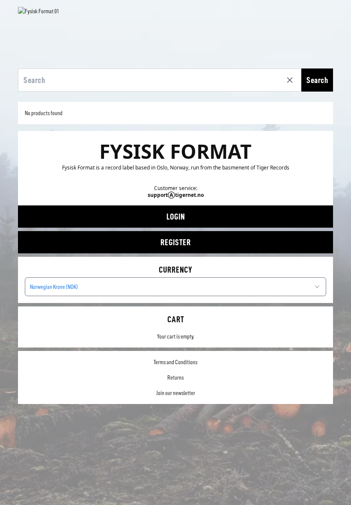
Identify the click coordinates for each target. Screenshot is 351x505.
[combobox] (175, 286)
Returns (175, 377)
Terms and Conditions (175, 362)
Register (176, 242)
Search (317, 80)
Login (176, 216)
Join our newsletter (175, 393)
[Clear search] (291, 80)
